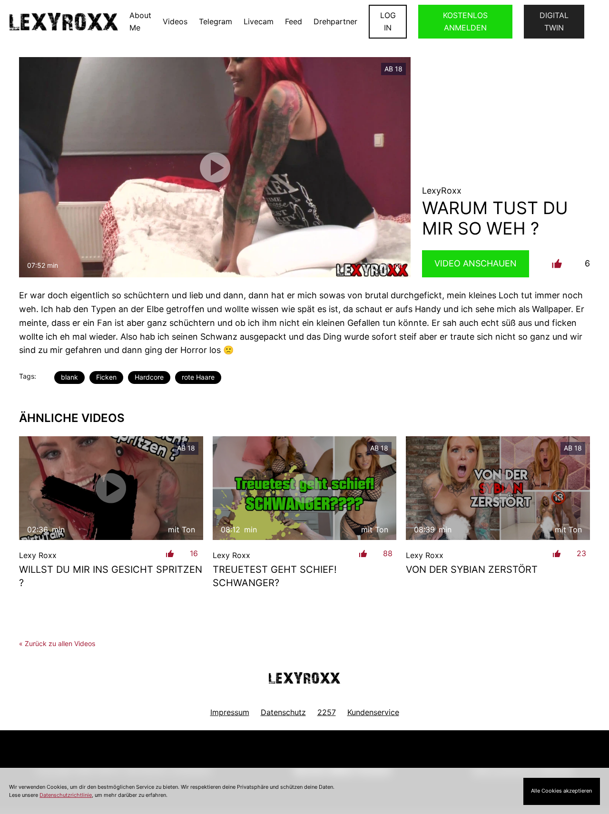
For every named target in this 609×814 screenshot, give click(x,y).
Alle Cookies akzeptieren (561, 790)
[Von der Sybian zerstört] (498, 487)
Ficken (106, 377)
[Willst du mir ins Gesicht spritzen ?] (111, 487)
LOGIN (388, 21)
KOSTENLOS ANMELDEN (465, 21)
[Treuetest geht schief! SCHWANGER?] (305, 487)
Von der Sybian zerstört (472, 569)
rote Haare (198, 377)
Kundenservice (373, 712)
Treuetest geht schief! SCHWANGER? (275, 576)
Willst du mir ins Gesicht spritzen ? (110, 576)
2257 (326, 712)
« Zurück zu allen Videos (57, 643)
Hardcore (149, 377)
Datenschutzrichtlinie (65, 795)
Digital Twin (554, 21)
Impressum (229, 712)
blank (69, 377)
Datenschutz (283, 712)
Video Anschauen (475, 263)
